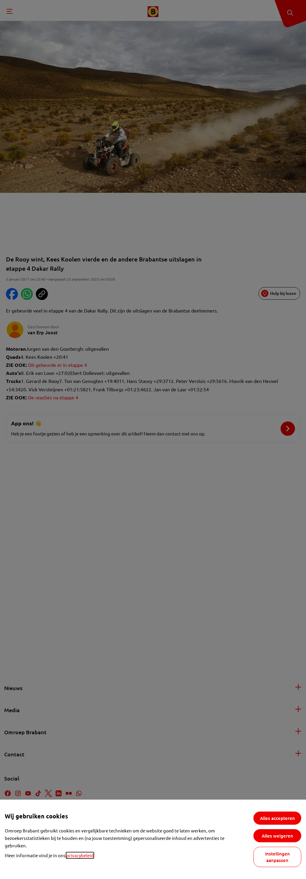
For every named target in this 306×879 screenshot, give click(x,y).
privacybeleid (80, 855)
